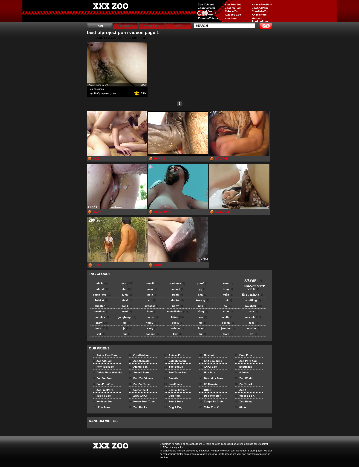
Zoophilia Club (211, 401)
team (228, 333)
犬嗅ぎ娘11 (253, 280)
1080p (97, 93)
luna (127, 294)
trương (202, 300)
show (102, 322)
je (127, 328)
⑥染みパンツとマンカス (253, 287)
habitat (101, 300)
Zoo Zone (231, 17)
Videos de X (244, 395)
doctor (177, 300)
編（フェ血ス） (253, 294)
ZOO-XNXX (138, 395)
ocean (228, 322)
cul (152, 300)
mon (152, 288)
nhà (202, 305)
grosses (152, 305)
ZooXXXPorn (260, 7)
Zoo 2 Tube (173, 401)
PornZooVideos (208, 17)
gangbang (127, 317)
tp (202, 322)
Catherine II (138, 389)
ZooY (240, 389)
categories (126, 26)
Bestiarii (206, 355)
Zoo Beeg (243, 401)
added (102, 288)
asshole (253, 317)
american (102, 311)
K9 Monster (209, 384)
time (113, 93)
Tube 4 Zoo (232, 11)
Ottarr (205, 389)
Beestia (171, 378)
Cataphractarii (175, 360)
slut (127, 288)
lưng (228, 288)
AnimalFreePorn (262, 4)
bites (152, 311)
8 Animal (242, 372)
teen (127, 283)
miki (253, 322)
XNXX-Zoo (208, 366)
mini (127, 311)
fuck (101, 328)
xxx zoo (110, 12)
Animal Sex (205, 11)
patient (152, 333)
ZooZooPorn (260, 21)
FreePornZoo (233, 4)
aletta (228, 317)
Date (178, 26)
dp (127, 322)
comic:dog (102, 294)
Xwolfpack (173, 384)
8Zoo (240, 407)
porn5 (202, 283)
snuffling (253, 300)
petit (152, 294)
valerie (177, 328)
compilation (177, 311)
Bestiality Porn (175, 389)
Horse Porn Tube (142, 401)
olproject (106, 93)
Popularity (152, 26)
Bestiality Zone (211, 378)
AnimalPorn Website (259, 16)
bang (177, 294)
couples (102, 317)
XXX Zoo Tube (210, 360)
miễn (228, 294)
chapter (102, 305)
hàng (202, 311)
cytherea (177, 283)
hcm (203, 328)
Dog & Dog (173, 407)
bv (253, 333)
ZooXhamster (206, 7)
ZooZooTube (139, 384)
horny (152, 322)
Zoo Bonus (173, 366)
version (253, 328)
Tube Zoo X (209, 407)
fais (127, 333)
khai (203, 294)
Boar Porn (243, 355)
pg (202, 288)
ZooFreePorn (233, 7)
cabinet (177, 288)
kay (177, 333)
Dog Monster (209, 395)
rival (127, 300)
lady (253, 311)
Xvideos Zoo (233, 14)
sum (228, 311)
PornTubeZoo (260, 11)
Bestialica (243, 366)
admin (102, 283)
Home (100, 26)
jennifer (228, 328)
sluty (152, 328)
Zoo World (244, 378)
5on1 (127, 305)
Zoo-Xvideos (206, 4)
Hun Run (207, 372)
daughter (253, 305)
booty (177, 322)
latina (177, 317)
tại (228, 305)
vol (101, 333)
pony (177, 305)
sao (202, 317)
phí (228, 300)
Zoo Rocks (138, 407)
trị (202, 333)
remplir (152, 283)
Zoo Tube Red (175, 372)
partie (152, 317)
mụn (228, 283)
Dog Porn (172, 395)
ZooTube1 (243, 384)
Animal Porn (206, 14)
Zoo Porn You (246, 360)
